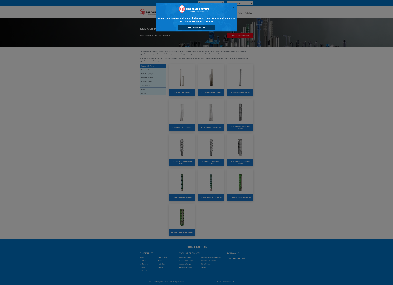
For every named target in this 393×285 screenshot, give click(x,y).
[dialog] (196, 142)
